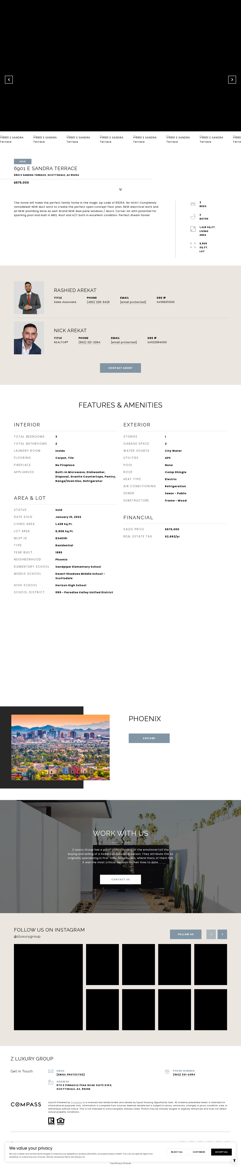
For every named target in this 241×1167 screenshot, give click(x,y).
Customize (199, 1152)
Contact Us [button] (120, 879)
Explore (149, 738)
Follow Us (186, 934)
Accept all (221, 1152)
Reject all (177, 1152)
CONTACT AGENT (120, 368)
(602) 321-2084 (89, 342)
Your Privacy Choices (120, 1163)
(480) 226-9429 (98, 302)
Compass (76, 1102)
